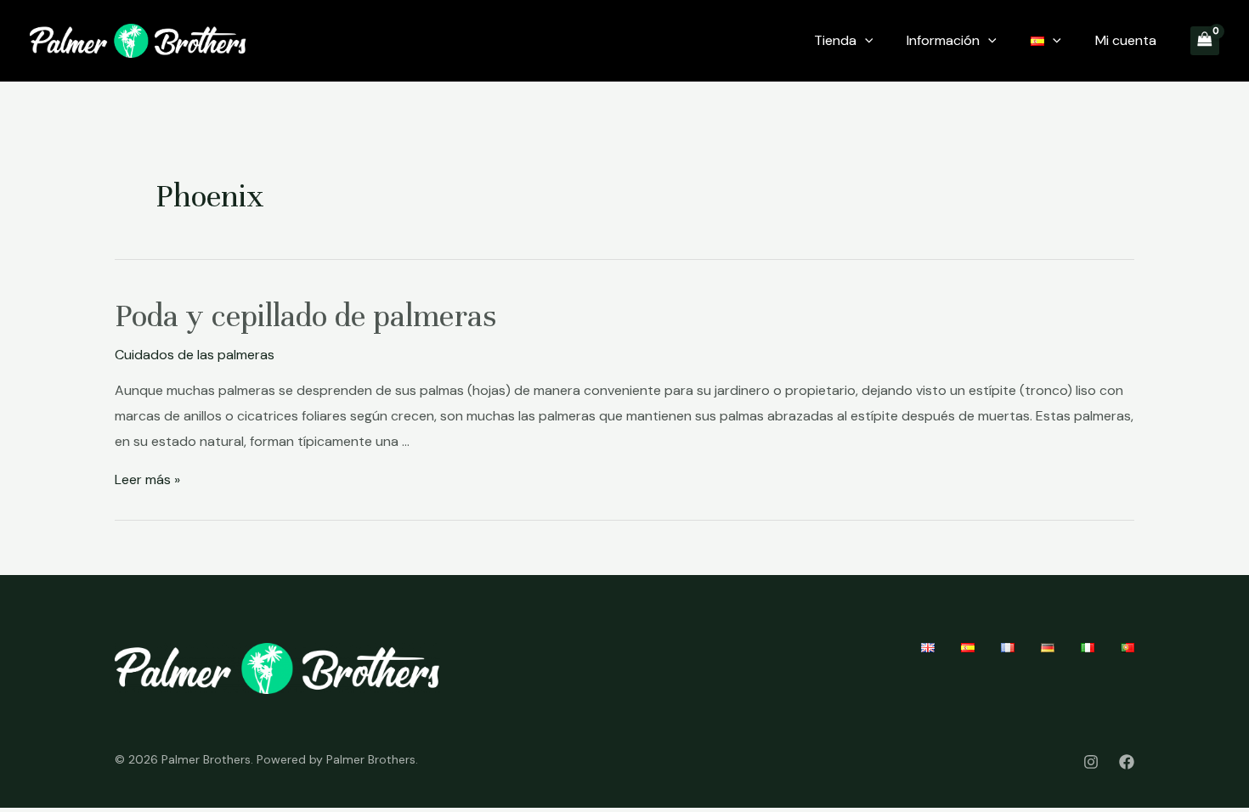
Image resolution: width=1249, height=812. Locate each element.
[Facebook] (1126, 762)
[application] (864, 41)
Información (943, 40)
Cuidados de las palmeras (194, 355)
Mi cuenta (1125, 40)
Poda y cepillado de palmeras (305, 316)
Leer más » (147, 479)
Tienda (835, 40)
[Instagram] (1091, 762)
